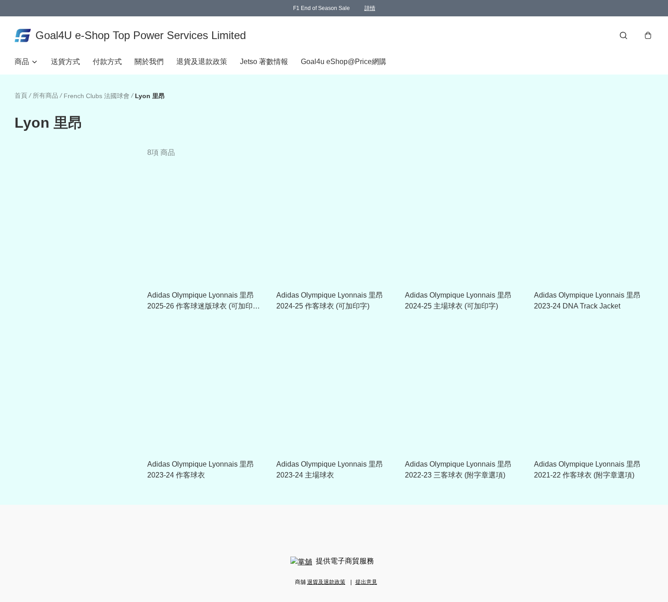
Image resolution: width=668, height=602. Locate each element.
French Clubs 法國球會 (97, 96)
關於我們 (149, 61)
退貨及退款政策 (201, 61)
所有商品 (45, 95)
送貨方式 (65, 61)
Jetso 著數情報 (264, 61)
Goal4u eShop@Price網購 (343, 61)
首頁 (21, 95)
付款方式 (107, 61)
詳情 (369, 8)
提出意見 (366, 582)
